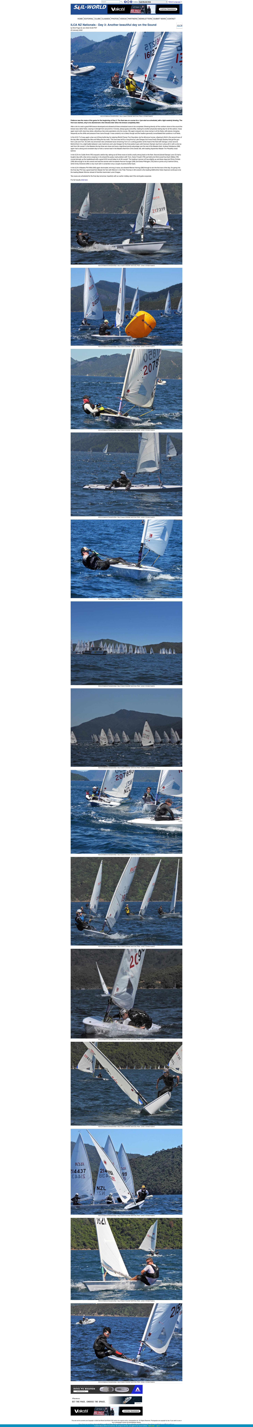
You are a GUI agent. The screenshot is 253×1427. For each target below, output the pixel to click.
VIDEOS (123, 18)
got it (158, 1426)
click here (84, 180)
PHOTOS (115, 18)
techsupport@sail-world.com (166, 1424)
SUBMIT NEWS (159, 18)
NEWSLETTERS (145, 18)
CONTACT (171, 18)
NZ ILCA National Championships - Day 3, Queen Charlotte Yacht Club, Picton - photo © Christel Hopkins (126, 265)
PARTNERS (132, 18)
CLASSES (106, 18)
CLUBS (98, 18)
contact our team (121, 1424)
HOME (80, 18)
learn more (151, 1426)
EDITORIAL (88, 18)
